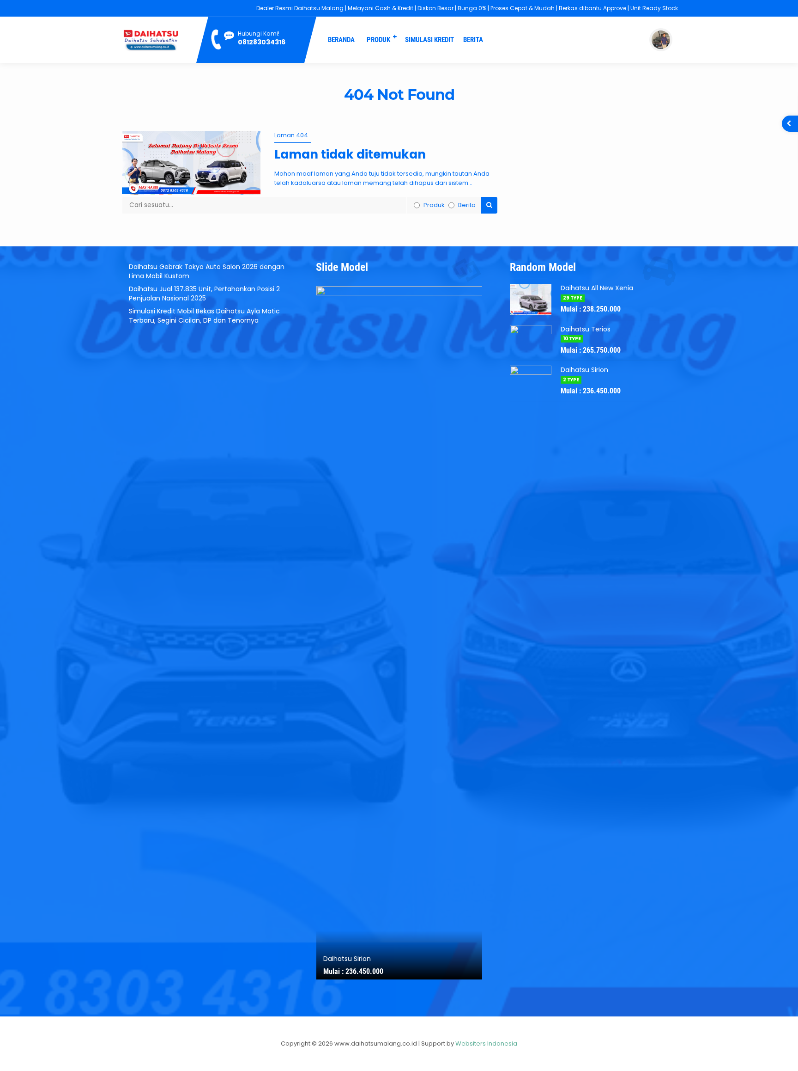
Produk (378, 40)
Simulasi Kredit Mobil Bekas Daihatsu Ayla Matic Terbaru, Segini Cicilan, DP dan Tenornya (204, 315)
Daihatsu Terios (586, 329)
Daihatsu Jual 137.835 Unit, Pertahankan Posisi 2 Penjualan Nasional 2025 (204, 293)
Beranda (341, 40)
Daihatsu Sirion (584, 369)
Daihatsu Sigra (346, 958)
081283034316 (261, 42)
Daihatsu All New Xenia (597, 288)
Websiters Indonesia (486, 1043)
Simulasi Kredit (429, 40)
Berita (473, 40)
